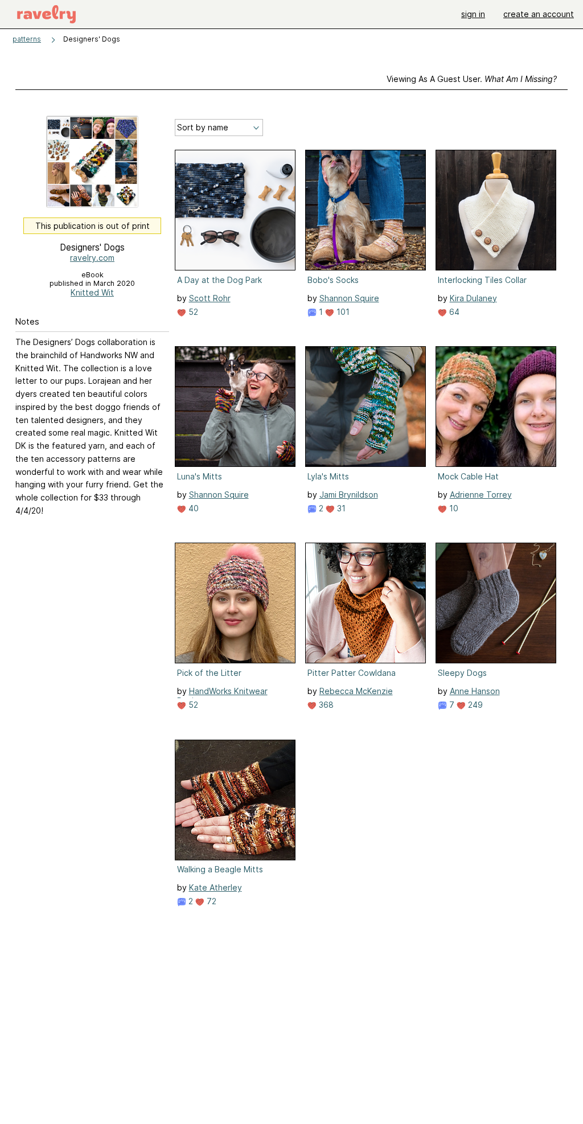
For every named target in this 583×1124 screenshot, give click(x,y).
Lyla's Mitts (328, 476)
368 (325, 704)
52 (192, 312)
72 (210, 901)
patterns (27, 39)
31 (340, 508)
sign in (473, 14)
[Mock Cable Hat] (496, 406)
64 (453, 312)
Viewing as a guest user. (472, 79)
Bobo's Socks (333, 280)
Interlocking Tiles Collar (482, 280)
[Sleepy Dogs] (496, 603)
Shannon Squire (349, 298)
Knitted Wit (92, 292)
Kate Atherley (215, 887)
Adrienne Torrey (481, 494)
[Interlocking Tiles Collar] (496, 210)
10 (452, 508)
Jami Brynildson (348, 494)
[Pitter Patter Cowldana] (365, 603)
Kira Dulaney (473, 298)
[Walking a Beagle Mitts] (235, 800)
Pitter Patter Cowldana (351, 673)
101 (342, 312)
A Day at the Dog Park (219, 280)
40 (192, 508)
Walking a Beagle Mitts (220, 869)
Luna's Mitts (199, 476)
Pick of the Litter (209, 673)
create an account (538, 14)
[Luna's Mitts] (235, 406)
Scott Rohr (210, 298)
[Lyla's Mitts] (365, 406)
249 (474, 704)
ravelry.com (92, 257)
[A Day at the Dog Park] (235, 210)
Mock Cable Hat (468, 476)
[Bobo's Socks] (365, 210)
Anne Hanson (475, 691)
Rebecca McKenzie (356, 691)
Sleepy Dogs (462, 673)
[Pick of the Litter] (235, 603)
